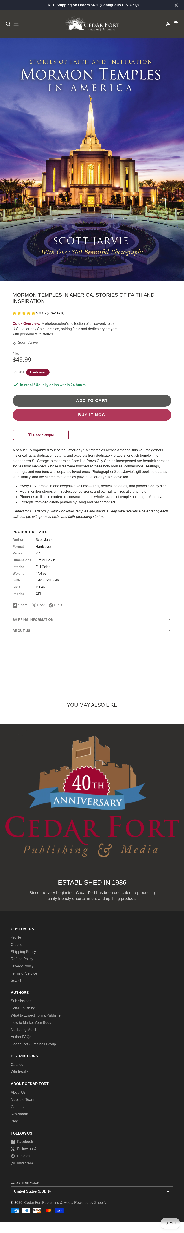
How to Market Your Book (31, 1022)
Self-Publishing (23, 1008)
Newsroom (19, 1114)
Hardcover (38, 372)
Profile (16, 937)
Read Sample (43, 435)
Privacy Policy (22, 966)
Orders (16, 944)
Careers (17, 1107)
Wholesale (19, 1072)
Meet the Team (22, 1100)
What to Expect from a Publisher (36, 1015)
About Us (18, 1092)
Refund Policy (22, 959)
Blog (14, 1121)
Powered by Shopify (90, 1202)
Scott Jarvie (28, 342)
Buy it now (92, 414)
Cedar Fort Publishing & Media (48, 1202)
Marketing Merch (24, 1030)
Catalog (17, 1064)
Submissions (21, 1001)
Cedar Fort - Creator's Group (33, 1044)
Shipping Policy (23, 952)
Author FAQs (21, 1037)
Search (16, 980)
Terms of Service (24, 973)
